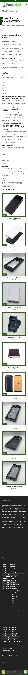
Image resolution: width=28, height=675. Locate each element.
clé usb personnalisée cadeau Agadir (10, 582)
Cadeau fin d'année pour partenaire (9, 570)
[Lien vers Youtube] (18, 673)
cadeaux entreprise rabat (7, 574)
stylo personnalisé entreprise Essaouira (10, 637)
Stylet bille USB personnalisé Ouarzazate (10, 619)
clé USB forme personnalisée (8, 578)
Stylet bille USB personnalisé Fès (9, 604)
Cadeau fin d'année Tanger (8, 572)
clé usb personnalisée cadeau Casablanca (11, 584)
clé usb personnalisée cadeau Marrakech (10, 586)
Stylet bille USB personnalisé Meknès (10, 613)
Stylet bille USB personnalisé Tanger (10, 631)
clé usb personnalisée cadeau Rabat (10, 588)
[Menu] (24, 4)
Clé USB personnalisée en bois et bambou (11, 590)
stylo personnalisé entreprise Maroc (9, 639)
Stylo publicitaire (17, 641)
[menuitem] (20, 5)
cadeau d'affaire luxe (6, 560)
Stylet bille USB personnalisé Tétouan (10, 635)
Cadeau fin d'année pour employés (9, 566)
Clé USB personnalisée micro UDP (9, 592)
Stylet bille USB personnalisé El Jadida (10, 602)
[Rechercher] (20, 5)
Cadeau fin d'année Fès (16, 560)
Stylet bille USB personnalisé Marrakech (10, 611)
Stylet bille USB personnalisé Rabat (9, 623)
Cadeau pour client (17, 572)
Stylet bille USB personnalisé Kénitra (10, 606)
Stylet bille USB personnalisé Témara (10, 633)
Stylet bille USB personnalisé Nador (9, 617)
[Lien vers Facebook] (23, 673)
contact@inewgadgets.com (10, 650)
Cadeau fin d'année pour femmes (9, 568)
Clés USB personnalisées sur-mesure (10, 576)
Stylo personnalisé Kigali (7, 641)
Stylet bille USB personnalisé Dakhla (10, 600)
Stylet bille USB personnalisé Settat (9, 629)
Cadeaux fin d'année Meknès (19, 574)
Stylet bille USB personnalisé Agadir (9, 594)
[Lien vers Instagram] (20, 673)
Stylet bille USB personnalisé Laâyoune (10, 609)
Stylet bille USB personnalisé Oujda (9, 621)
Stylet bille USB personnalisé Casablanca (10, 598)
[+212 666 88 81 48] (3, 672)
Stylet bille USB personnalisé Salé (9, 627)
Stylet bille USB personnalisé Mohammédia (11, 615)
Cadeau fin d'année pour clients (9, 564)
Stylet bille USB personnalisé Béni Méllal (10, 596)
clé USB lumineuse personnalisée (9, 580)
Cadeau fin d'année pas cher (8, 562)
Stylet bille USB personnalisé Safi (9, 625)
